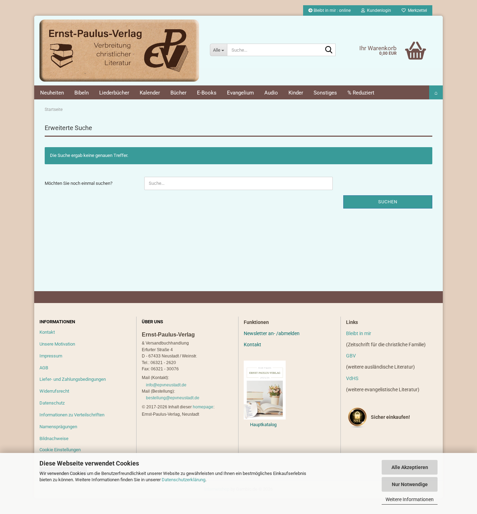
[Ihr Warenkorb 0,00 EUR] (401, 40)
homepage (203, 407)
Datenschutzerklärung (183, 479)
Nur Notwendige (410, 484)
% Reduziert (360, 93)
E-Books (207, 93)
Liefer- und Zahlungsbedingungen (72, 379)
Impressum (50, 355)
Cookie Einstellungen (60, 449)
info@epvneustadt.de (166, 385)
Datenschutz (52, 403)
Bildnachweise (53, 438)
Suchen (387, 201)
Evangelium (240, 93)
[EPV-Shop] (119, 50)
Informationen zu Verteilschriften (71, 414)
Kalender (150, 93)
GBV (351, 355)
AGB (43, 367)
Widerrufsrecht (54, 391)
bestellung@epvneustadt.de (172, 397)
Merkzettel (416, 10)
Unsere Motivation (57, 344)
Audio (271, 93)
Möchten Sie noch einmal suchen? (78, 183)
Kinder (295, 93)
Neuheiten (52, 93)
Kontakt (47, 332)
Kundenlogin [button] (378, 10)
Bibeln (81, 93)
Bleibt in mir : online (332, 10)
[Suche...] (329, 50)
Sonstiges (325, 93)
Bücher (178, 93)
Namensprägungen (58, 426)
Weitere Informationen (410, 499)
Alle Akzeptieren (409, 467)
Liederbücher (114, 93)
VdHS (352, 378)
